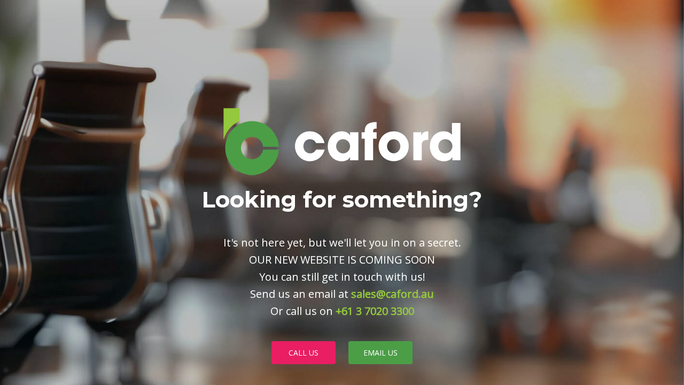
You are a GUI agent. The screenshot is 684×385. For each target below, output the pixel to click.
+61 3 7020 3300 (375, 311)
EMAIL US (380, 353)
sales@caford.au (392, 294)
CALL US (303, 353)
